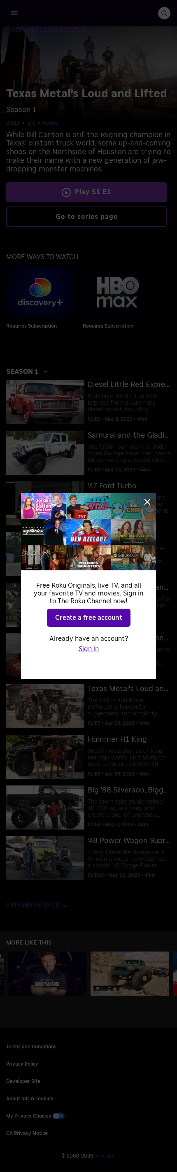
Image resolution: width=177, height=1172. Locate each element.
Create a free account (88, 617)
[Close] (147, 502)
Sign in (89, 649)
